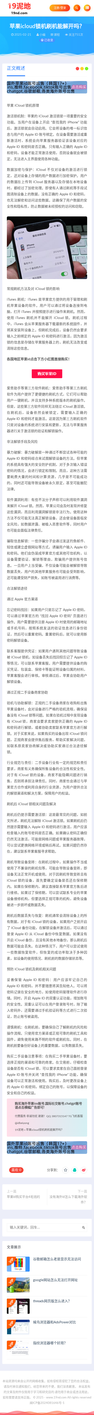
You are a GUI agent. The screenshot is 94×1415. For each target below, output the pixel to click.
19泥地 (19, 1129)
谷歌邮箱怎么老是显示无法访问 (57, 1259)
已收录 (48, 40)
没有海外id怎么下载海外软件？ (68, 1199)
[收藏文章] (65, 1170)
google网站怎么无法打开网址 (55, 1280)
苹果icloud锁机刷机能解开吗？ (45, 1129)
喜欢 (16, 1170)
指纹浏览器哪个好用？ (50, 1343)
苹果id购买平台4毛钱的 (23, 1197)
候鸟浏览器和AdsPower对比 (54, 1322)
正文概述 (16, 68)
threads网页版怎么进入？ (52, 1301)
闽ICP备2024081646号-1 (47, 1403)
